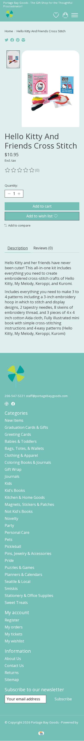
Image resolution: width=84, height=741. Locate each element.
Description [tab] (17, 248)
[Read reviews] (20, 170)
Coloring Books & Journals (28, 462)
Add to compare (19, 225)
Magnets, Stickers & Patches (29, 504)
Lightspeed (13, 726)
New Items (14, 420)
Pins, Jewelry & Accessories (28, 553)
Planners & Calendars (23, 574)
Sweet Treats (16, 602)
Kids (8, 483)
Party (9, 525)
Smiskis (11, 588)
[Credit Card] (41, 733)
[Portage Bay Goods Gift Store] (10, 15)
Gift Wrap (13, 469)
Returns (12, 672)
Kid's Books (15, 490)
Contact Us (14, 665)
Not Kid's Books (19, 511)
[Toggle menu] (74, 15)
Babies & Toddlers (21, 441)
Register (12, 620)
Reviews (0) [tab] (43, 248)
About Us (13, 658)
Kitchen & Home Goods (25, 497)
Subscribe (63, 699)
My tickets (13, 634)
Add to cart (42, 206)
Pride (9, 560)
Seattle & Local (17, 581)
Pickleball (13, 546)
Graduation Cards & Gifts (26, 427)
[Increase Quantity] (19, 194)
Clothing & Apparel (21, 455)
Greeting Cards (18, 434)
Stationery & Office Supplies (29, 595)
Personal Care (17, 532)
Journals (12, 476)
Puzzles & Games (19, 567)
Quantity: (11, 185)
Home (9, 31)
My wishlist (14, 641)
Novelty (11, 518)
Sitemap (12, 679)
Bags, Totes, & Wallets (24, 448)
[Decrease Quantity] (9, 194)
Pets (8, 539)
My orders (14, 627)
